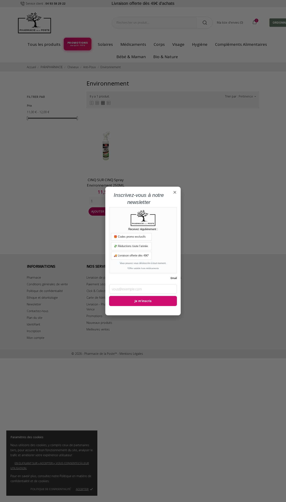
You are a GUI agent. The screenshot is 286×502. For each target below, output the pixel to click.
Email (174, 278)
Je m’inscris (143, 301)
